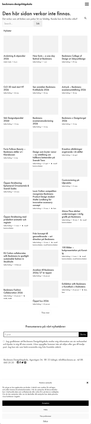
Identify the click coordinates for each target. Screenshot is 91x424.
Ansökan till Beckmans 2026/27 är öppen (43, 271)
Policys (45, 421)
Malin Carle (7, 62)
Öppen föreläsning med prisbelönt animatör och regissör (15, 219)
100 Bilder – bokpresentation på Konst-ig (74, 250)
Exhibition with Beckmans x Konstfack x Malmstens (74, 285)
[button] (87, 383)
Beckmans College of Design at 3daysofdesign (74, 57)
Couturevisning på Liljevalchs (70, 181)
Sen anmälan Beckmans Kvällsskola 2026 (44, 88)
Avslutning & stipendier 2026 (14, 57)
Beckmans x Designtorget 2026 (74, 119)
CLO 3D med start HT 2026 (14, 88)
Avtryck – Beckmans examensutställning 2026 (74, 88)
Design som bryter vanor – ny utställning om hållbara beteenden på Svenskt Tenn (44, 156)
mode (5, 298)
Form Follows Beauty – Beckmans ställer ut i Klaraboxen (14, 151)
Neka (46, 409)
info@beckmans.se (67, 359)
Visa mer (45, 312)
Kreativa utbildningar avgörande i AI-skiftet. (72, 150)
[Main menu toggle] (87, 4)
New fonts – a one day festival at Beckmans (44, 57)
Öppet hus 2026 (41, 300)
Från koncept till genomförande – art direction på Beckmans (43, 236)
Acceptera (45, 403)
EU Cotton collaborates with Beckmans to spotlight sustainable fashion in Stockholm (16, 257)
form (54, 208)
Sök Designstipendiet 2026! (13, 119)
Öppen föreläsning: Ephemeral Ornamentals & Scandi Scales (16, 185)
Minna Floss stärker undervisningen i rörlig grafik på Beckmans (72, 214)
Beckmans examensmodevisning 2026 (43, 120)
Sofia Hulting (37, 62)
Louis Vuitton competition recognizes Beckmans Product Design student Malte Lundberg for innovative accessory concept (44, 198)
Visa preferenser (45, 416)
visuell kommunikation (50, 245)
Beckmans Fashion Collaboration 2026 (13, 291)
